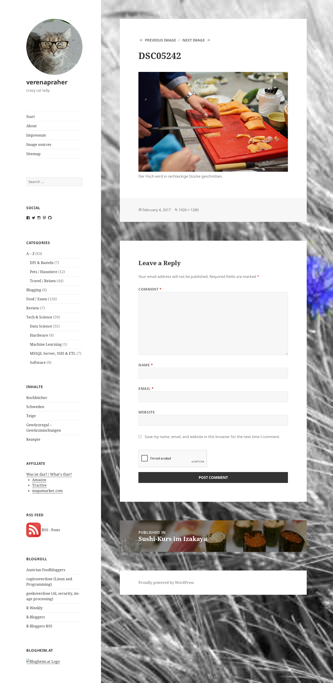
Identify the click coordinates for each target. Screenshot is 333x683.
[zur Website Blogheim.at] (43, 661)
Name (145, 364)
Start (30, 116)
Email (146, 388)
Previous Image (160, 40)
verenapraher (47, 82)
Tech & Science (39, 317)
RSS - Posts (50, 529)
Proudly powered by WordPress (166, 582)
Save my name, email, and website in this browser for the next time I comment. (212, 436)
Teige (31, 415)
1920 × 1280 (189, 209)
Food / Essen (36, 298)
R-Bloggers (35, 616)
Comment (150, 289)
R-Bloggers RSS (39, 626)
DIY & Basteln (41, 262)
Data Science (41, 326)
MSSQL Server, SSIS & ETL (53, 353)
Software (38, 362)
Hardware (39, 335)
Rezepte (33, 439)
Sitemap (33, 153)
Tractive (39, 485)
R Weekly (34, 607)
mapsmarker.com (47, 490)
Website (146, 412)
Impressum (36, 135)
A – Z (30, 253)
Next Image (193, 40)
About (31, 125)
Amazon (39, 479)
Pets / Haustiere (43, 271)
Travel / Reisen (43, 280)
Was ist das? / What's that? (49, 474)
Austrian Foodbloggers (45, 569)
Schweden (35, 406)
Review (32, 308)
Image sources (38, 144)
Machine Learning (46, 344)
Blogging (33, 289)
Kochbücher (36, 397)
